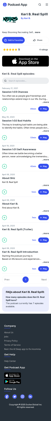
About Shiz (8, 178)
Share (39, 40)
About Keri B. (10, 203)
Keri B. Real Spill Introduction (20, 251)
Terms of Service (12, 344)
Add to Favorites (15, 40)
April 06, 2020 (8, 174)
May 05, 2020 (8, 117)
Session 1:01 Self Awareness (19, 149)
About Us (8, 332)
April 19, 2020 (8, 146)
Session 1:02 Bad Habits (16, 120)
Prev (7, 279)
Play (45, 109)
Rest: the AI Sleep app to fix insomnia (22, 349)
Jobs (6, 336)
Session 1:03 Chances (15, 92)
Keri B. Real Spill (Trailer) (17, 229)
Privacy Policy (11, 340)
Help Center (10, 361)
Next (44, 279)
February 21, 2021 (10, 88)
